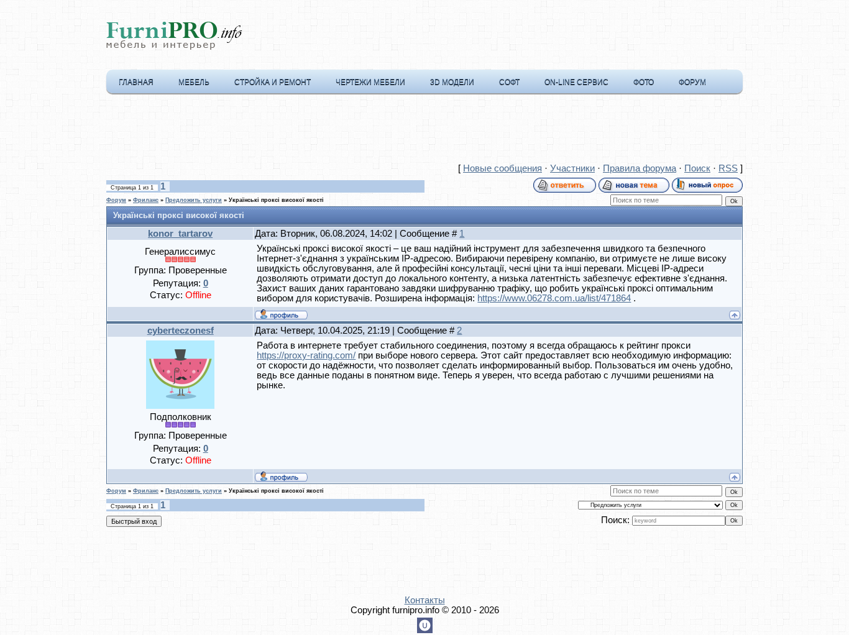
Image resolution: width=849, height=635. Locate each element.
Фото (643, 82)
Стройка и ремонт (272, 82)
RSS (728, 168)
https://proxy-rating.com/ (306, 355)
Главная (136, 82)
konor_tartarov (180, 234)
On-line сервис (576, 82)
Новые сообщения (502, 168)
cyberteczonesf (180, 331)
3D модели (452, 82)
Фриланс (145, 200)
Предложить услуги (193, 200)
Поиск (697, 168)
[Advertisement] (424, 131)
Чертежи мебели (370, 82)
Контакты (425, 600)
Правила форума (639, 168)
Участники (572, 168)
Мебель (193, 82)
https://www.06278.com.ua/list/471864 (554, 298)
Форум (692, 82)
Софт (509, 82)
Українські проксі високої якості (276, 200)
